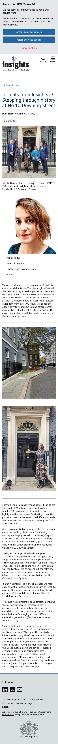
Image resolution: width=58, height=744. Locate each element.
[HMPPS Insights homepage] (17, 64)
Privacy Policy (36, 699)
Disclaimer (7, 703)
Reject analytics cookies (29, 39)
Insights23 (9, 120)
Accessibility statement (14, 699)
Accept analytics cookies (29, 31)
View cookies (29, 48)
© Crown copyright (29, 736)
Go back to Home (12, 85)
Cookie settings (24, 703)
